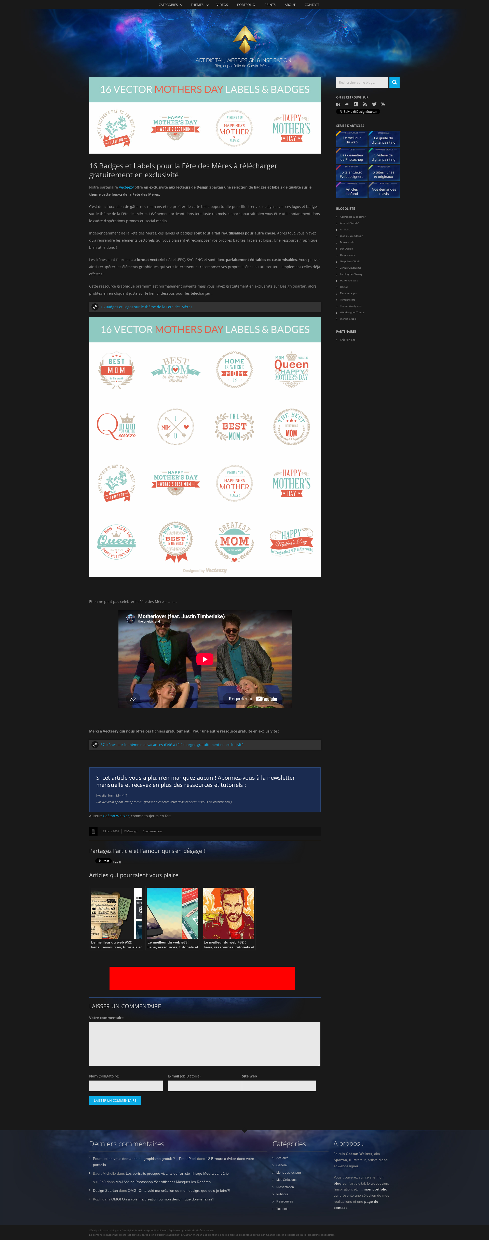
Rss (365, 104)
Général (282, 1165)
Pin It (117, 862)
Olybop (344, 287)
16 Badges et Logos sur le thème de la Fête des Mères (146, 306)
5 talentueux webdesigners (353, 174)
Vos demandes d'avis (386, 191)
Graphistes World (350, 261)
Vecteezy (126, 187)
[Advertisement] (202, 978)
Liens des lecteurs (289, 1172)
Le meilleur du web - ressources (353, 140)
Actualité (282, 1158)
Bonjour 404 (347, 242)
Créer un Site (348, 339)
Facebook (356, 104)
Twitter (374, 104)
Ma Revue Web (349, 280)
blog (338, 1183)
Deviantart (347, 104)
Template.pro (347, 299)
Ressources (284, 1201)
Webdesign (130, 831)
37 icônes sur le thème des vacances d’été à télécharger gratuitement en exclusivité (172, 744)
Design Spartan (105, 1190)
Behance (338, 104)
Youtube (383, 104)
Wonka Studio (348, 318)
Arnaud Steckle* (349, 223)
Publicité (282, 1194)
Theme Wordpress (350, 306)
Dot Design (346, 248)
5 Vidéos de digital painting (386, 157)
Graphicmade (348, 255)
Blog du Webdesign (351, 235)
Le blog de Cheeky (351, 274)
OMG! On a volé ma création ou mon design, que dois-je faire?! (179, 1190)
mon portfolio (375, 1189)
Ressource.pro (348, 293)
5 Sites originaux (386, 174)
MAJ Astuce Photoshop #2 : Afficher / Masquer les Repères (163, 1182)
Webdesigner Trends (352, 312)
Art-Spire (345, 229)
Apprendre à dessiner (352, 216)
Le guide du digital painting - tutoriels (386, 140)
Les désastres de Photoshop (353, 157)
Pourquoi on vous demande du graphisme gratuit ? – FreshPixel (144, 1159)
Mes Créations (286, 1180)
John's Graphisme (350, 267)
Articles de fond (353, 191)
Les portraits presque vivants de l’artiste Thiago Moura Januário (177, 1173)
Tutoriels (282, 1209)
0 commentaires (152, 831)
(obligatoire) (104, 1076)
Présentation (285, 1187)
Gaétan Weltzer (116, 815)
